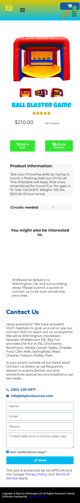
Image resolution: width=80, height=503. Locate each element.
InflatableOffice (37, 496)
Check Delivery (59, 146)
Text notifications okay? (28, 452)
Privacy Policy (36, 474)
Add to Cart (24, 146)
